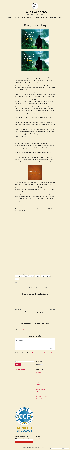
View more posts (26, 298)
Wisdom (46, 287)
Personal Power (38, 288)
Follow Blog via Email (22, 436)
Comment (51, 348)
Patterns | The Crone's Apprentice (26, 329)
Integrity (37, 379)
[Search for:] (24, 361)
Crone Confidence (35, 12)
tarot (37, 391)
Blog (19, 17)
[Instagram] (40, 438)
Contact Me (53, 17)
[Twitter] (39, 438)
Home (9, 17)
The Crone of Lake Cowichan (41, 396)
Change (34, 288)
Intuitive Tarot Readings (37, 19)
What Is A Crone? (16, 19)
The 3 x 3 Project (39, 394)
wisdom (43, 288)
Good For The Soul (41, 287)
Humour (37, 377)
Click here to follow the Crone (24, 442)
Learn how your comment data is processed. (42, 352)
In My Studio (30, 17)
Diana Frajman (25, 287)
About (37, 17)
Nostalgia (38, 384)
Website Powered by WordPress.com (39, 447)
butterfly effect (29, 288)
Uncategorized (39, 398)
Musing (37, 382)
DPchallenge (38, 372)
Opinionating (38, 386)
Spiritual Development (40, 389)
